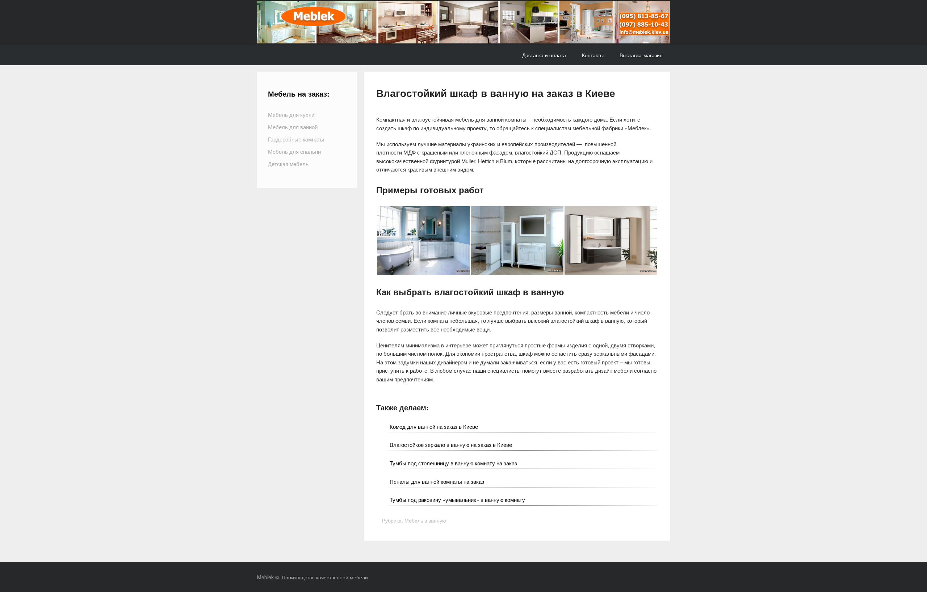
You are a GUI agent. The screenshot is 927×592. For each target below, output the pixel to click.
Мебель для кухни (291, 114)
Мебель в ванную (425, 520)
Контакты (593, 55)
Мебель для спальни (294, 151)
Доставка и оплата (544, 55)
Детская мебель (288, 164)
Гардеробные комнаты (296, 139)
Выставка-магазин (641, 55)
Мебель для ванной (293, 127)
